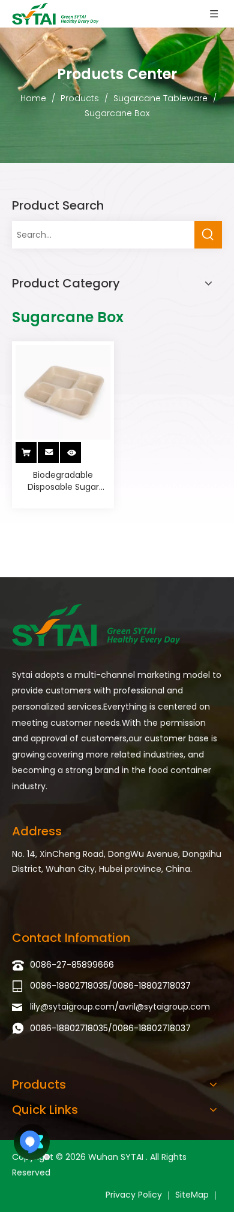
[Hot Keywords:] (208, 235)
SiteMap (192, 1195)
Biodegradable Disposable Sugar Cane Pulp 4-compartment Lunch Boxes (63, 481)
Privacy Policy (134, 1195)
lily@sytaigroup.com (72, 1007)
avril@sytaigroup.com (164, 1007)
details (80, 449)
